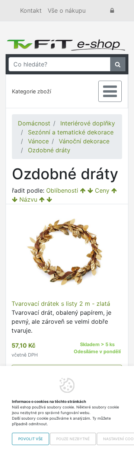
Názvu (28, 199)
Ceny (102, 190)
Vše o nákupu (67, 10)
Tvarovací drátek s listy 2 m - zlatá (61, 303)
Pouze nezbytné (73, 438)
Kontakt (31, 10)
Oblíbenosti (62, 190)
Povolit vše (30, 438)
